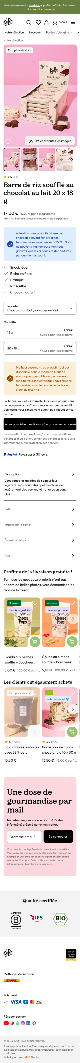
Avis (7, 556)
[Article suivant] (72, 159)
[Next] (78, 32)
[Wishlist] (38, 22)
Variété (12, 306)
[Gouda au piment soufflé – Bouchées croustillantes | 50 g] (60, 635)
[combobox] (38, 310)
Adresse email (23, 836)
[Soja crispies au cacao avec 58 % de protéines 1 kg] (22, 725)
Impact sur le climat (17, 525)
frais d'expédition (57, 218)
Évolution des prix (16, 540)
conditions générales (47, 438)
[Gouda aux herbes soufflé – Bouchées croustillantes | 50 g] (22, 635)
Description (12, 474)
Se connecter (58, 836)
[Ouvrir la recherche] (28, 22)
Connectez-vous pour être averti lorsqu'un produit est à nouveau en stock (40, 424)
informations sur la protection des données (31, 442)
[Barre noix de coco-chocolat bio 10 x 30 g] (60, 725)
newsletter (34, 5)
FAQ (7, 509)
